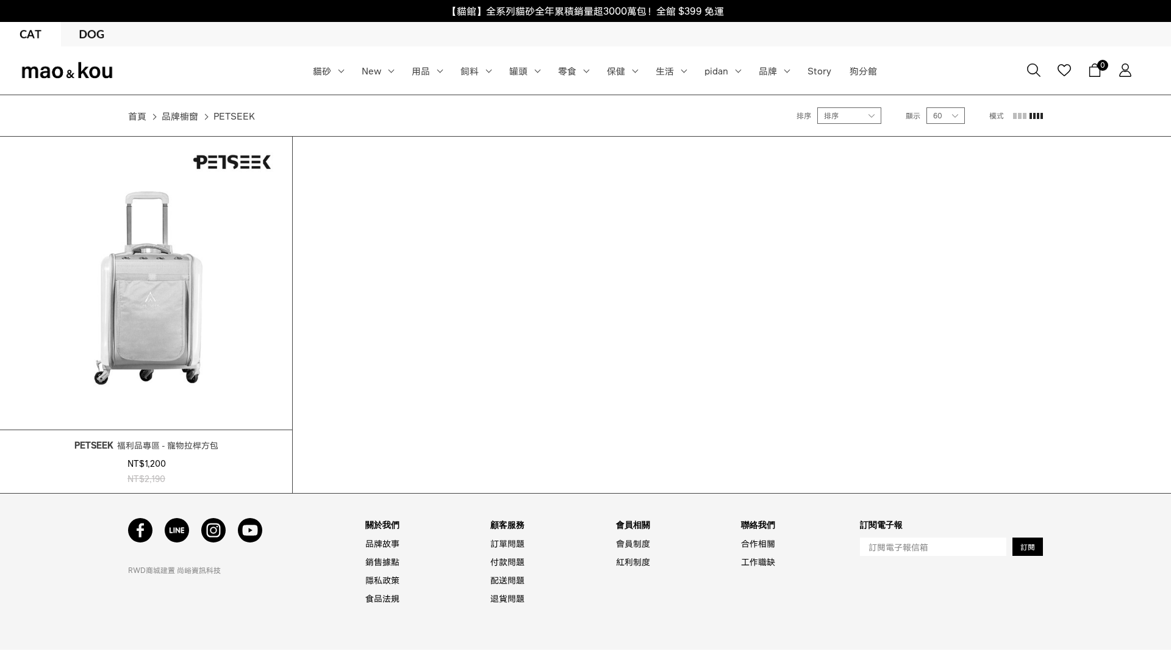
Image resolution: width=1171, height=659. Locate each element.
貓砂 (322, 70)
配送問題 (507, 580)
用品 (421, 70)
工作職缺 (758, 561)
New (371, 70)
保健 (616, 70)
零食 (567, 70)
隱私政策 (382, 580)
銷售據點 (382, 561)
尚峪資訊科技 (199, 570)
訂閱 (1027, 547)
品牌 (768, 70)
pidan (716, 70)
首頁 (137, 116)
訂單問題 (507, 543)
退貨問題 (507, 598)
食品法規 (382, 598)
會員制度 (633, 543)
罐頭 (518, 70)
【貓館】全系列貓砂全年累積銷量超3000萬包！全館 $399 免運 (585, 11)
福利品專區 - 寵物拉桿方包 (146, 445)
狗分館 (863, 70)
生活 (665, 70)
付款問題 (507, 561)
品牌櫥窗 (180, 116)
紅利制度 (633, 561)
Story (819, 70)
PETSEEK (234, 116)
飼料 (469, 70)
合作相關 (758, 543)
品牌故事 (382, 543)
